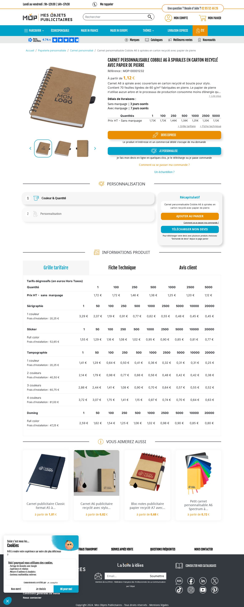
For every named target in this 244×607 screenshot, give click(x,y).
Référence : (115, 71)
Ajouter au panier (189, 216)
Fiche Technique (122, 267)
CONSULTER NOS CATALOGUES (201, 566)
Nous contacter (32, 597)
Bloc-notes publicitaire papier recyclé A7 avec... (147, 506)
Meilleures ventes (182, 40)
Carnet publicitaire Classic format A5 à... (46, 506)
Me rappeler (106, 4)
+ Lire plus (215, 95)
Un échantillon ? (164, 172)
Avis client (188, 267)
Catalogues (157, 40)
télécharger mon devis (190, 229)
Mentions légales (158, 605)
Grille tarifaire (56, 267)
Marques (134, 40)
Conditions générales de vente (41, 593)
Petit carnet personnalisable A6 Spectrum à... (198, 505)
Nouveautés (209, 40)
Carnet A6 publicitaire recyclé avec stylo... (97, 506)
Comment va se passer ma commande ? (164, 165)
